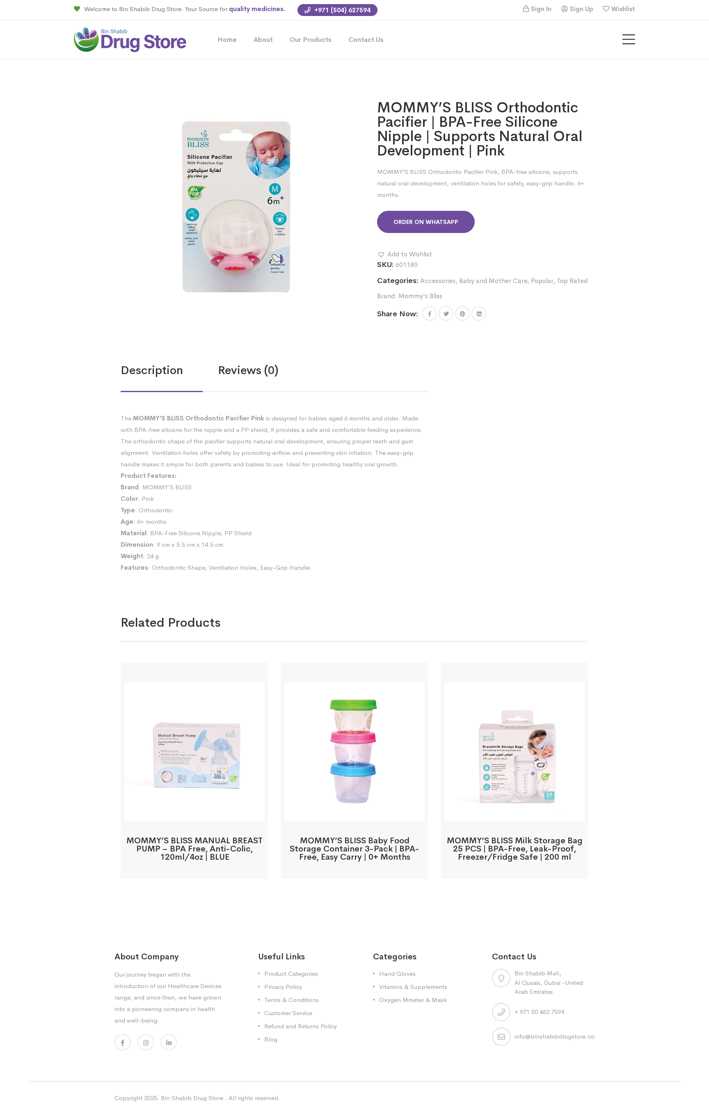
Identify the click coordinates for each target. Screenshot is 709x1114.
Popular (542, 280)
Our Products (311, 39)
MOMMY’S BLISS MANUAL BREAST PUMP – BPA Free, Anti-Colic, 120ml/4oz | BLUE (194, 849)
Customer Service (288, 1013)
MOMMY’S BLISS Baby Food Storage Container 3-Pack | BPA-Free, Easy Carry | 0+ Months (354, 849)
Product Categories (291, 973)
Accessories (437, 280)
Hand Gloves (397, 973)
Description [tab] (152, 370)
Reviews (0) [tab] (248, 370)
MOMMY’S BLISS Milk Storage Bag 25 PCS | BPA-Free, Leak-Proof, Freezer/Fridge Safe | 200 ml (515, 849)
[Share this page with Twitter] (446, 313)
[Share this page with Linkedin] (478, 313)
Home (227, 39)
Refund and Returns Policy (300, 1026)
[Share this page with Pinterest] (462, 313)
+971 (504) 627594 (342, 10)
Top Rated (572, 280)
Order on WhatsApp (425, 222)
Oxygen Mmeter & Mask (413, 1000)
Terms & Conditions (291, 1000)
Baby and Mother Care (493, 280)
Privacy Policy (283, 987)
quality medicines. (257, 9)
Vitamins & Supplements (413, 987)
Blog (270, 1039)
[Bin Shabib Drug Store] (130, 39)
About (263, 39)
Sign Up (581, 9)
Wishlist (623, 9)
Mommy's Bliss (420, 296)
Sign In (541, 9)
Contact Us (366, 39)
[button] (404, 254)
